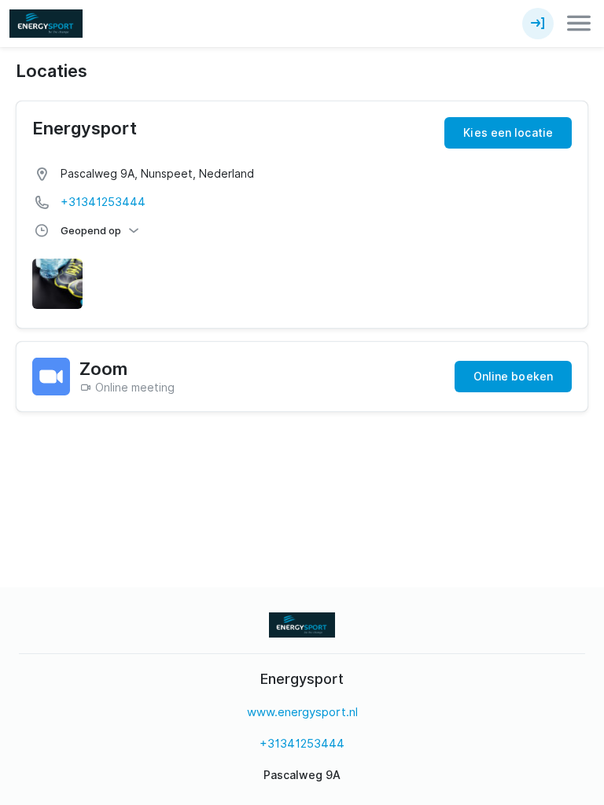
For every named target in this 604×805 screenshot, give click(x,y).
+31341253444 (103, 202)
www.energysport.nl (302, 712)
